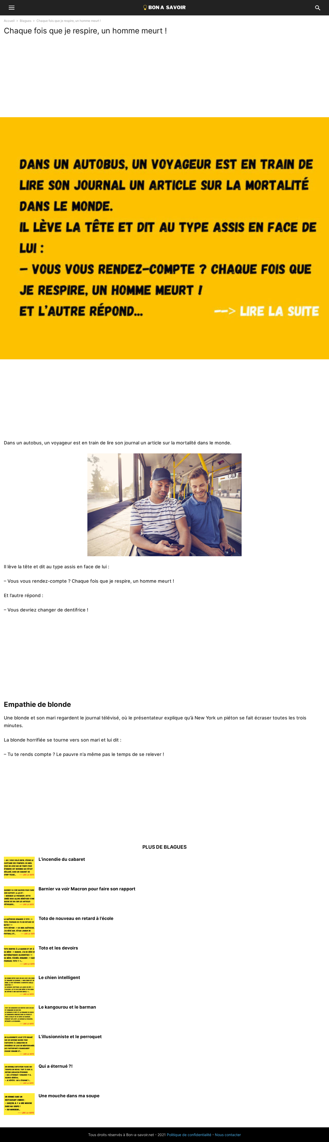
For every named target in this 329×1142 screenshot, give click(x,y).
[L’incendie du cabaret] (19, 868)
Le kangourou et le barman (67, 1007)
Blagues (25, 21)
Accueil (9, 21)
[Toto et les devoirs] (19, 957)
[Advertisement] (164, 79)
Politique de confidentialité (189, 1134)
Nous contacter (228, 1134)
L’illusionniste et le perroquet (70, 1036)
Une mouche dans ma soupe (69, 1095)
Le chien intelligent (59, 977)
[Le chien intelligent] (19, 986)
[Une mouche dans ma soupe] (19, 1104)
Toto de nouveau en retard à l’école (76, 918)
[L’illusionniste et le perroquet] (19, 1045)
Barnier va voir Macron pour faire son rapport (87, 888)
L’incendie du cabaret (62, 859)
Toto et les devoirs (58, 948)
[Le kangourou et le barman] (19, 1016)
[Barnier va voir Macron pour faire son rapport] (19, 897)
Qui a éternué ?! (56, 1066)
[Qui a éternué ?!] (19, 1075)
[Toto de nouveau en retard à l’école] (19, 927)
